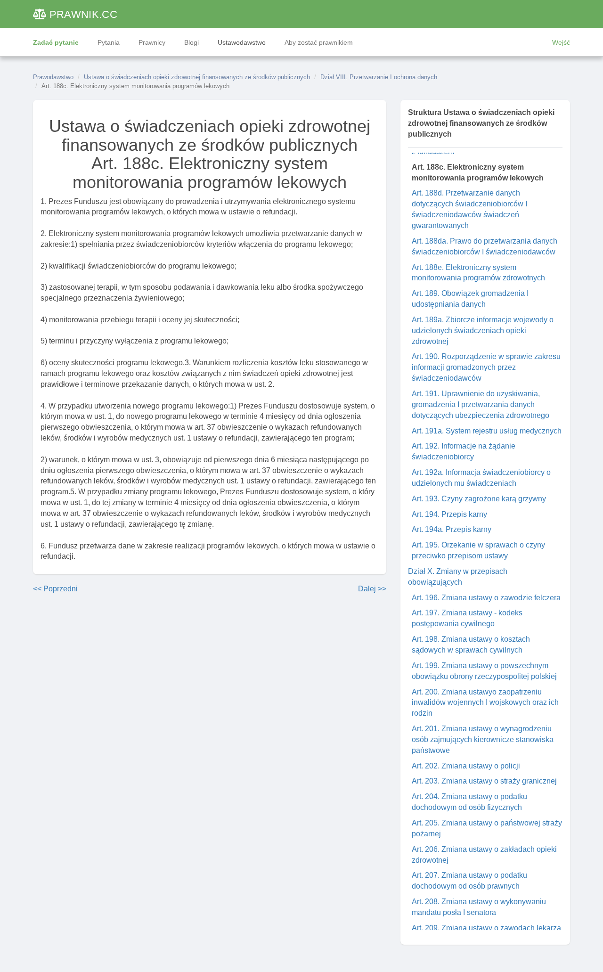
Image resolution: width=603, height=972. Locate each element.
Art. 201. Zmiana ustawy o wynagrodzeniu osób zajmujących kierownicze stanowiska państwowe (483, 739)
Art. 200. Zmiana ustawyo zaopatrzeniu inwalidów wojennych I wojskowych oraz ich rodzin (485, 703)
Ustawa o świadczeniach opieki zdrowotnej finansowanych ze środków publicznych (197, 77)
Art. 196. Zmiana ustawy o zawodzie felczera (486, 598)
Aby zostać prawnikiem (319, 42)
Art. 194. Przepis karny (449, 514)
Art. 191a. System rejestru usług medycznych (487, 431)
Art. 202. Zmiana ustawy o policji (466, 766)
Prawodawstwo (53, 77)
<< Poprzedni (55, 589)
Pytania (109, 42)
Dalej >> (372, 589)
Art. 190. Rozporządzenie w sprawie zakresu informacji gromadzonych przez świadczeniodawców (486, 367)
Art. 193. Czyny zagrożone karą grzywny (479, 499)
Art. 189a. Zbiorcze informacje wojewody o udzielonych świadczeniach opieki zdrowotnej (483, 330)
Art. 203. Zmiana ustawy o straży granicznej (484, 781)
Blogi (191, 42)
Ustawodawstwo (242, 42)
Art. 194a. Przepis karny (451, 529)
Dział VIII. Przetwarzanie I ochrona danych (378, 77)
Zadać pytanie (56, 42)
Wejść (561, 42)
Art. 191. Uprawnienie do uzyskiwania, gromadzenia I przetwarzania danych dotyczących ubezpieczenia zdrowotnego (480, 404)
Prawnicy (152, 42)
